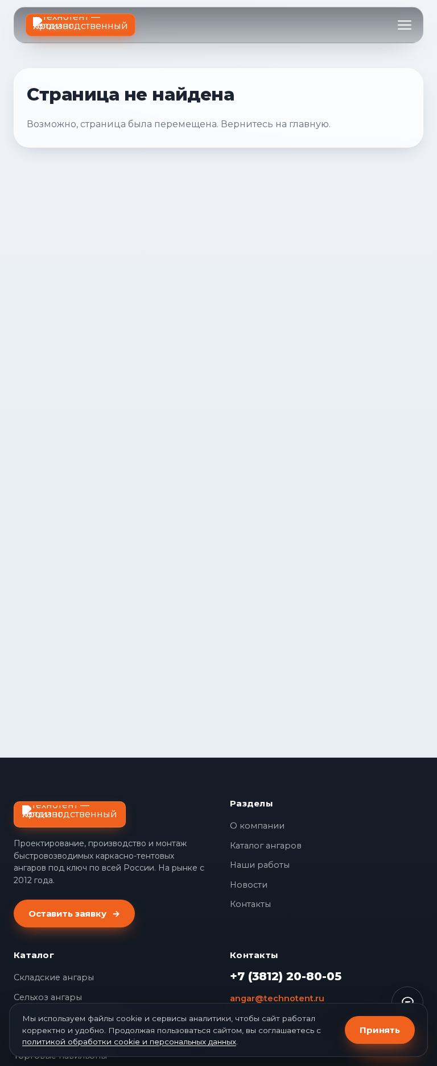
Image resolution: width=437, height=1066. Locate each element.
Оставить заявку (74, 913)
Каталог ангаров (266, 846)
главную (309, 124)
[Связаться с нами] (407, 1002)
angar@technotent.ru (277, 998)
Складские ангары (54, 977)
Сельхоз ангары (48, 997)
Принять (380, 1030)
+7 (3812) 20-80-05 (285, 976)
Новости (248, 885)
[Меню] (404, 25)
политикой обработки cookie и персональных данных (129, 1041)
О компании (257, 826)
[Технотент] (80, 25)
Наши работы (260, 865)
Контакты (250, 904)
